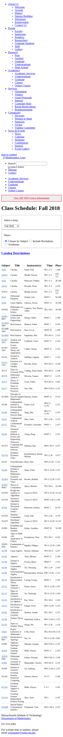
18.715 (4, 580)
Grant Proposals (23, 97)
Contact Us (21, 25)
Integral (19, 145)
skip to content (9, 154)
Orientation (21, 91)
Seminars (20, 139)
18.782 (4, 612)
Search (11, 163)
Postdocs (19, 37)
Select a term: (11, 220)
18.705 (4, 567)
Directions (20, 19)
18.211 (4, 419)
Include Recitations (43, 241)
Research (13, 52)
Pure (17, 55)
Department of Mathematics (16, 718)
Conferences (21, 142)
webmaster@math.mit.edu (21, 732)
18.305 (4, 434)
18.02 (4, 281)
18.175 (4, 382)
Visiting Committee (25, 127)
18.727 (4, 593)
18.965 (4, 663)
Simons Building (24, 16)
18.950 (5, 656)
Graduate (20, 61)
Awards (19, 10)
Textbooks (13, 244)
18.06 (4, 303)
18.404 (5, 485)
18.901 (5, 637)
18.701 (4, 556)
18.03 (4, 297)
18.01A (5, 275)
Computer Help (23, 103)
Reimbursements (23, 109)
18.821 (4, 632)
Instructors (20, 34)
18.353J (5, 455)
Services (12, 88)
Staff (17, 46)
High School (21, 67)
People (11, 28)
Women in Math (23, 118)
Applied (19, 58)
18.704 (4, 562)
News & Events (16, 130)
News (18, 133)
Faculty (19, 31)
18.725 (4, 586)
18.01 (4, 270)
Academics (14, 70)
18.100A (5, 323)
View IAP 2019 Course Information (31, 198)
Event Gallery (22, 148)
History (19, 13)
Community (14, 112)
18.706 (4, 573)
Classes (19, 82)
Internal (19, 100)
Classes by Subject (18, 241)
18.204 (4, 412)
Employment (21, 22)
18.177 (4, 388)
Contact (12, 172)
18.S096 (5, 707)
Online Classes (23, 85)
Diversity (20, 115)
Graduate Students (24, 43)
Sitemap (12, 169)
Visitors (19, 94)
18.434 (4, 507)
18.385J (5, 479)
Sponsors (20, 121)
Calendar (19, 136)
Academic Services (25, 73)
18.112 (4, 362)
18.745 (4, 600)
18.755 (4, 606)
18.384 (4, 470)
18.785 (4, 619)
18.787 (4, 625)
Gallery (19, 49)
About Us (13, 4)
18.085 (5, 316)
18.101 (5, 340)
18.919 (4, 651)
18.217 (4, 425)
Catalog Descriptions (15, 253)
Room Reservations (25, 106)
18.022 (4, 286)
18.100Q (5, 335)
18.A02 (5, 687)
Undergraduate (23, 64)
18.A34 (5, 697)
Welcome (20, 7)
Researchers (21, 40)
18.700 (4, 551)
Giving (18, 124)
